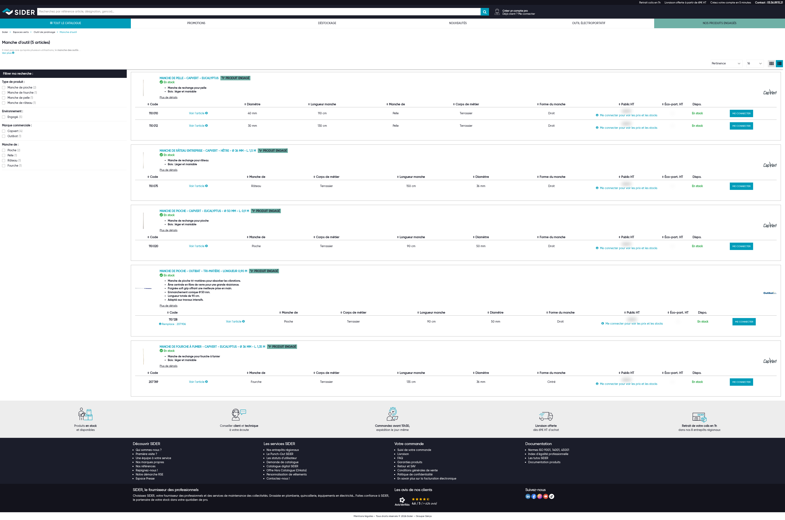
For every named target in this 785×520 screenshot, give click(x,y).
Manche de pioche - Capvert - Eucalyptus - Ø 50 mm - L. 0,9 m (205, 211)
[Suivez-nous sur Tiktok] (551, 496)
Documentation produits (544, 462)
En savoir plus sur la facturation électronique (426, 478)
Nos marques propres (150, 462)
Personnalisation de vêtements (287, 474)
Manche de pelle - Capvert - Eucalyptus (189, 78)
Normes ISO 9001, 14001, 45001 (548, 450)
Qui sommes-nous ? (149, 450)
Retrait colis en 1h (650, 2)
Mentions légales (363, 516)
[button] (769, 2)
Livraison (403, 454)
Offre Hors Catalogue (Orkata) (287, 470)
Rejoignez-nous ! (147, 470)
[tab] (196, 444)
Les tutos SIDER (538, 458)
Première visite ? (146, 454)
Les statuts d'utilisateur (282, 458)
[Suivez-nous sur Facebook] (533, 496)
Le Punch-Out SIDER (280, 454)
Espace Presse (145, 478)
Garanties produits (409, 462)
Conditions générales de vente (417, 470)
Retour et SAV (406, 466)
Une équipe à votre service (153, 458)
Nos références (145, 466)
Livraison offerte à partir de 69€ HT (685, 2)
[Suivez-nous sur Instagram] (539, 496)
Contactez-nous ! (278, 478)
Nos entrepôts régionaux (283, 450)
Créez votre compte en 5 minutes (730, 2)
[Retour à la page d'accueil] (18, 11)
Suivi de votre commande (414, 450)
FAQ (400, 458)
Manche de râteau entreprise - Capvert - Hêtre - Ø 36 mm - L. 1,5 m (208, 150)
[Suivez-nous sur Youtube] (545, 496)
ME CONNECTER (741, 113)
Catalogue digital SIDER (282, 466)
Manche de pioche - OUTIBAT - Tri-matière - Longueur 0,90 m (204, 271)
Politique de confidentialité (415, 474)
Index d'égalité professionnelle (548, 454)
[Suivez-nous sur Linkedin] (527, 496)
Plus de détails (168, 97)
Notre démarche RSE (149, 474)
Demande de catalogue (282, 462)
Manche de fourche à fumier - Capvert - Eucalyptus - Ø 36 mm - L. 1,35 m (213, 347)
